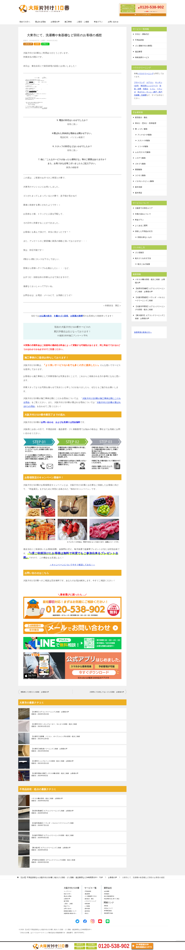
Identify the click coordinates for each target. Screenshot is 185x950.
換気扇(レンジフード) (149, 86)
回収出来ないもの (145, 237)
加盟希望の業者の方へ (143, 332)
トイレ (152, 89)
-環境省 (106, 905)
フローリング (139, 82)
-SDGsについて (108, 908)
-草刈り (86, 913)
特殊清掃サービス (142, 57)
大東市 (37, 44)
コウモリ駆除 (140, 175)
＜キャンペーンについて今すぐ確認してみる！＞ (72, 565)
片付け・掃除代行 (142, 34)
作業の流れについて (143, 214)
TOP (61, 877)
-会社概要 (106, 891)
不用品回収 (139, 40)
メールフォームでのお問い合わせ (143, 14)
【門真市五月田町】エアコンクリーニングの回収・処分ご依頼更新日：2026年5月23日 (53, 861)
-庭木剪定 (87, 911)
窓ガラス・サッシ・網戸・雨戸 (150, 92)
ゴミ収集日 (139, 253)
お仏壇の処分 (45, 316)
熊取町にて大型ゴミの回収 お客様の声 (35, 692)
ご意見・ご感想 (83, 22)
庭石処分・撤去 (141, 117)
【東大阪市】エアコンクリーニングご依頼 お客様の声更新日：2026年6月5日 (50, 849)
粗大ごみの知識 (144, 264)
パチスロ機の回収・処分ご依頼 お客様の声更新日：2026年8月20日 (47, 800)
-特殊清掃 (87, 903)
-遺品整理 (87, 894)
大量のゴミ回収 (61, 316)
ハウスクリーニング (145, 73)
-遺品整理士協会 (108, 913)
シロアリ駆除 (140, 158)
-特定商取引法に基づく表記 (111, 898)
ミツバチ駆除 (143, 146)
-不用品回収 (87, 891)
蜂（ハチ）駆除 (141, 129)
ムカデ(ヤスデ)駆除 (142, 152)
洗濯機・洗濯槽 (140, 95)
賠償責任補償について (70, 911)
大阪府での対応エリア (144, 208)
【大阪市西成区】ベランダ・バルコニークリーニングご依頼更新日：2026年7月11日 (52, 824)
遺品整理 (138, 52)
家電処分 (45, 44)
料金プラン (98, 22)
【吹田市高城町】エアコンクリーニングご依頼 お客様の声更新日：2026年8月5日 (52, 812)
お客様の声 (55, 22)
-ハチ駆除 (87, 906)
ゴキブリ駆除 (140, 164)
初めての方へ (25, 22)
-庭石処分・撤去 (89, 898)
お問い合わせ (113, 22)
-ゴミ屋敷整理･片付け (90, 896)
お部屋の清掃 (76, 316)
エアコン (149, 82)
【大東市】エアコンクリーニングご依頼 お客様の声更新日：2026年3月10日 (50, 713)
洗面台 (145, 89)
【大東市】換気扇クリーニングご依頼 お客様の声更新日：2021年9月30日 (49, 750)
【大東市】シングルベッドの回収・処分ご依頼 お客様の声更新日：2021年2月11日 (52, 762)
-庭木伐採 (87, 908)
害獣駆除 (138, 170)
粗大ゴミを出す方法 (143, 258)
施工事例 (68, 22)
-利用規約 (106, 894)
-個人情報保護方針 (109, 896)
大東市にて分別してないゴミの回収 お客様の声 (107, 692)
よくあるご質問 (141, 226)
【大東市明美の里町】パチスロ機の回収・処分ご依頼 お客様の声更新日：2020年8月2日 (54, 774)
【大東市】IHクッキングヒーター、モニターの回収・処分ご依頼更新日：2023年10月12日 (54, 725)
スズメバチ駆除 (144, 140)
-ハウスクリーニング (90, 901)
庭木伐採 (138, 187)
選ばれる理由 (40, 22)
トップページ (67, 891)
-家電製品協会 (108, 910)
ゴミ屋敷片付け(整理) (143, 46)
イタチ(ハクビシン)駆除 (144, 181)
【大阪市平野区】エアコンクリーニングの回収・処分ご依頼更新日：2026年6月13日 (52, 836)
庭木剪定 (138, 193)
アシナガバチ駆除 (145, 135)
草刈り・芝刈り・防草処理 (145, 123)
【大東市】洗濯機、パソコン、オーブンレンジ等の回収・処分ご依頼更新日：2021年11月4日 (55, 738)
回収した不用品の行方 (144, 231)
